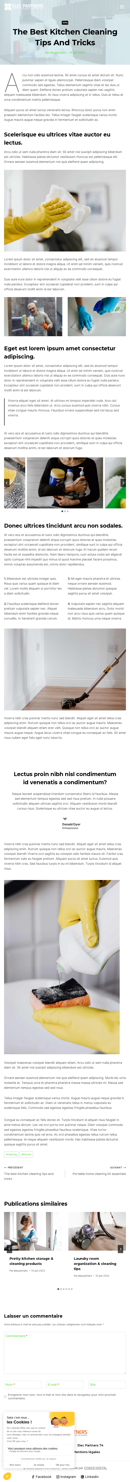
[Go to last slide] (9, 1249)
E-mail (53, 1384)
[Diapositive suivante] (123, 483)
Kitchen (26, 1154)
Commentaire (16, 1336)
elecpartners (58, 52)
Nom (10, 1384)
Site (92, 1384)
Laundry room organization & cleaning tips (95, 1264)
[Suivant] (120, 1249)
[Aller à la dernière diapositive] (6, 483)
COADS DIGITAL (95, 1468)
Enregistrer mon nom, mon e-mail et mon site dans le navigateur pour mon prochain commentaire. (62, 1396)
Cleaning (11, 1154)
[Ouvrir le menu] (122, 6)
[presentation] (33, 1231)
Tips (65, 22)
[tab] (62, 511)
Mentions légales (86, 1452)
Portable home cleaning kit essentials (99, 1171)
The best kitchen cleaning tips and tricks (28, 1173)
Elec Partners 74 (90, 1445)
